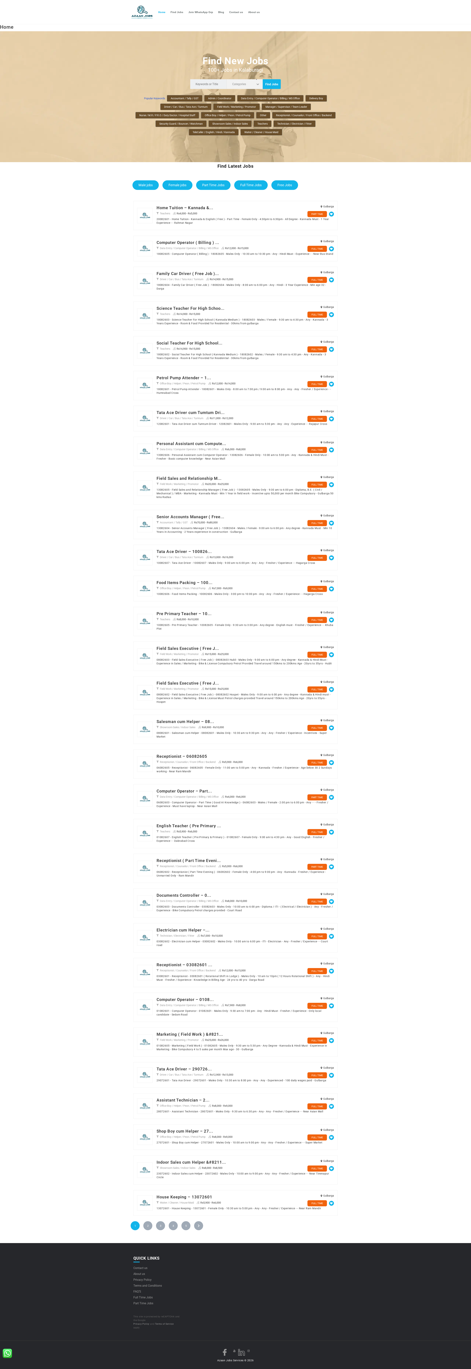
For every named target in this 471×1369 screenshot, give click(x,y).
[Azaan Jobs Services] (143, 12)
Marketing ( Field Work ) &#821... (190, 1034)
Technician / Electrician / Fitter (294, 123)
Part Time (317, 214)
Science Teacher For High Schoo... (190, 308)
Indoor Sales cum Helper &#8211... (191, 1162)
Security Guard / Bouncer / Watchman (181, 123)
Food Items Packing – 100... (185, 582)
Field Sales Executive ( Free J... (188, 648)
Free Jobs (284, 185)
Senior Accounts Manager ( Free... (190, 517)
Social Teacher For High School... (189, 343)
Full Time (317, 248)
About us (254, 12)
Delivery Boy (316, 98)
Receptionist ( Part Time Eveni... (189, 860)
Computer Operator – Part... (184, 791)
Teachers (262, 123)
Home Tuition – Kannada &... (185, 208)
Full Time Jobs (251, 185)
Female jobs (177, 185)
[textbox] (240, 84)
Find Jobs (177, 12)
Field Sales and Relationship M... (189, 478)
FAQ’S (137, 1291)
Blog (221, 12)
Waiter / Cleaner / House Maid (261, 132)
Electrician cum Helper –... (183, 930)
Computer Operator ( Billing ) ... (188, 242)
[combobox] (244, 84)
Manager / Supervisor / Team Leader (286, 106)
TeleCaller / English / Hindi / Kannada (214, 132)
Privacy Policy (142, 1279)
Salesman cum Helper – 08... (185, 721)
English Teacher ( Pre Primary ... (189, 826)
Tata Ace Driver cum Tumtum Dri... (191, 412)
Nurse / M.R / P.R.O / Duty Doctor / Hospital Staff (167, 115)
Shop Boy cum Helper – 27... (185, 1131)
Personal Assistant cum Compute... (191, 443)
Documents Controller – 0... (184, 895)
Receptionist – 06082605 (182, 756)
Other (263, 115)
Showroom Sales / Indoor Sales (230, 123)
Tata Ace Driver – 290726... (184, 1069)
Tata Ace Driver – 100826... (184, 551)
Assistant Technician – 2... (183, 1100)
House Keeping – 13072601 (184, 1197)
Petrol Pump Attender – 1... (184, 378)
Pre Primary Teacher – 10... (184, 613)
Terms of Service (164, 1324)
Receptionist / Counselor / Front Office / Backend (304, 115)
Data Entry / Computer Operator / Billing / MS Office (270, 98)
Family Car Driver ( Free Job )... (188, 273)
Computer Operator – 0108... (185, 999)
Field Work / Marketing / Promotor (236, 106)
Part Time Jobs (213, 185)
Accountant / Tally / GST (185, 98)
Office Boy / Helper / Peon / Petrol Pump (227, 115)
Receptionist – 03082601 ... (184, 965)
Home (161, 12)
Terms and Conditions (147, 1285)
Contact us (236, 12)
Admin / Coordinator (219, 98)
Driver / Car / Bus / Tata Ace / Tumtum (186, 106)
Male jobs (146, 185)
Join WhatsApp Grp (200, 12)
